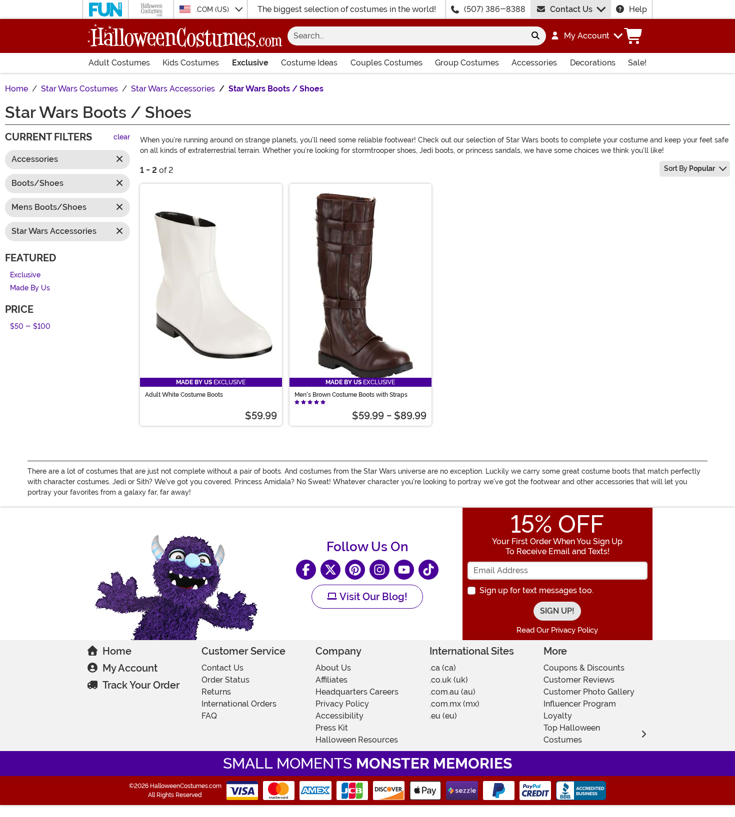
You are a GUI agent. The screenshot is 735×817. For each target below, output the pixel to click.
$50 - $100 (30, 326)
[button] (586, 36)
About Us (333, 668)
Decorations (593, 62)
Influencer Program (580, 704)
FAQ (209, 716)
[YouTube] (404, 570)
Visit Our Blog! (372, 597)
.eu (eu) (443, 716)
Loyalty (558, 716)
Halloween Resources (357, 740)
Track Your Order (141, 685)
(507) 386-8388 (495, 9)
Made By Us (30, 288)
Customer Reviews (579, 680)
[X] (330, 570)
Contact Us (571, 9)
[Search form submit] (535, 35)
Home (117, 651)
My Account (130, 668)
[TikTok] (428, 570)
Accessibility (340, 716)
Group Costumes (467, 62)
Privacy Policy (342, 704)
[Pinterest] (355, 570)
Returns (216, 692)
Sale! (637, 62)
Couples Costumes (386, 62)
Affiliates (332, 680)
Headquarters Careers (357, 692)
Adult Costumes (119, 62)
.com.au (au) (453, 692)
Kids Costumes (190, 62)
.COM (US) (213, 9)
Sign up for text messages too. (537, 590)
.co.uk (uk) (449, 680)
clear (122, 137)
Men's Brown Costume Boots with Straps (351, 394)
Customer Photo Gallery (589, 692)
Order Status (226, 680)
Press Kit (332, 728)
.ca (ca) (443, 668)
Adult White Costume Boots (184, 394)
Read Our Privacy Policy (557, 630)
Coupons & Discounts (584, 668)
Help (638, 9)
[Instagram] (380, 570)
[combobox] (406, 35)
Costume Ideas (309, 62)
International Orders (239, 704)
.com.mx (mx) (455, 704)
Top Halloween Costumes (572, 734)
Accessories (534, 62)
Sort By (689, 168)
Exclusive (250, 62)
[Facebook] (306, 570)
